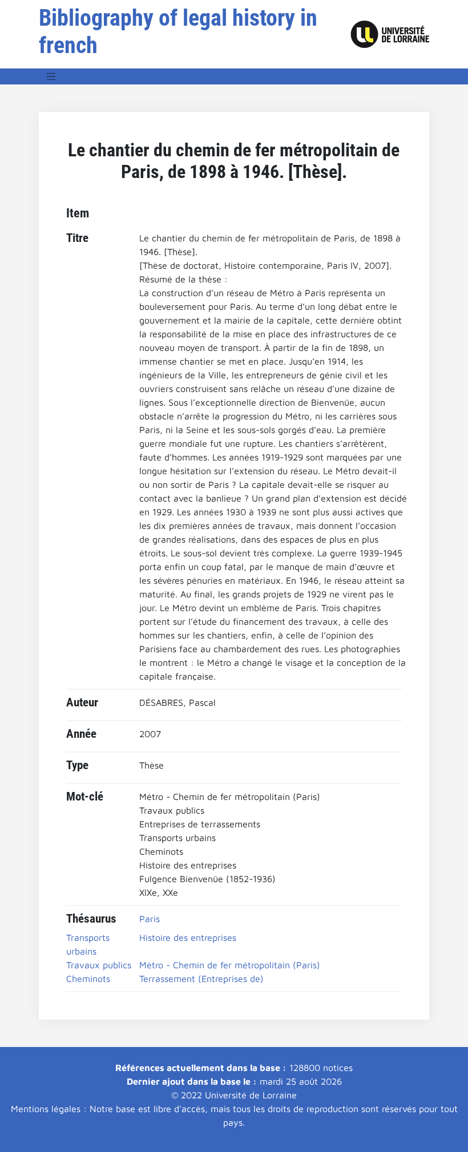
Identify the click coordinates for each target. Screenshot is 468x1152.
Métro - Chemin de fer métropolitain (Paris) (229, 965)
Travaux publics (98, 965)
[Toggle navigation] (51, 76)
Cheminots (88, 978)
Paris (149, 918)
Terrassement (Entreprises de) (201, 978)
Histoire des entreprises (187, 937)
